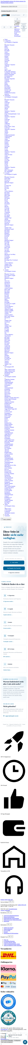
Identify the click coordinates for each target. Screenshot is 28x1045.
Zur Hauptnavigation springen (13, 2)
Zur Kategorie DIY (9, 366)
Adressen (16, 34)
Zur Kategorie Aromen (10, 271)
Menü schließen (17, 23)
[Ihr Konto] (17, 19)
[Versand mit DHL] (8, 958)
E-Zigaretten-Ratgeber (9, 941)
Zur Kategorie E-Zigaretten (11, 42)
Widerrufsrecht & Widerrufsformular (13, 919)
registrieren (17, 29)
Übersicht (16, 30)
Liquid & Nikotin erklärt (10, 942)
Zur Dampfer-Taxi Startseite (14, 568)
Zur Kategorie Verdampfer (11, 97)
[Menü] (4, 27)
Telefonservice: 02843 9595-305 (9, 6)
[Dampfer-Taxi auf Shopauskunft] (8, 1009)
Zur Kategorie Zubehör (10, 376)
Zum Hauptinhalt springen (7, 1)
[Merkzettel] (11, 27)
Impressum (6, 921)
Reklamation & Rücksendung (11, 933)
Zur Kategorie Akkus (10, 506)
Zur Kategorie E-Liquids (11, 174)
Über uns (6, 939)
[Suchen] (23, 15)
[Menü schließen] (5, 368)
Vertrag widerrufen (5, 910)
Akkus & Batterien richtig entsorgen (12, 945)
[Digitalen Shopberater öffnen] (25, 1042)
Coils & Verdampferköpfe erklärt (12, 944)
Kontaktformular (13, 909)
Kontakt (6, 932)
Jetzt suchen (15, 562)
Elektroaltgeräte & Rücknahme (11, 918)
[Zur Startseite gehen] (5, 15)
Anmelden (16, 26)
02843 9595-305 (22, 905)
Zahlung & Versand (8, 927)
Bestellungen (17, 36)
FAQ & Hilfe (7, 930)
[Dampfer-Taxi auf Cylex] (8, 1025)
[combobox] (16, 15)
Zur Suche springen (19, 1)
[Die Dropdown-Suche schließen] (26, 15)
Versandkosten (4, 1029)
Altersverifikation (8, 929)
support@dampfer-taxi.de (11, 716)
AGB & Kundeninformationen (11, 915)
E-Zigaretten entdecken (14, 572)
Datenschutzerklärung (9, 917)
